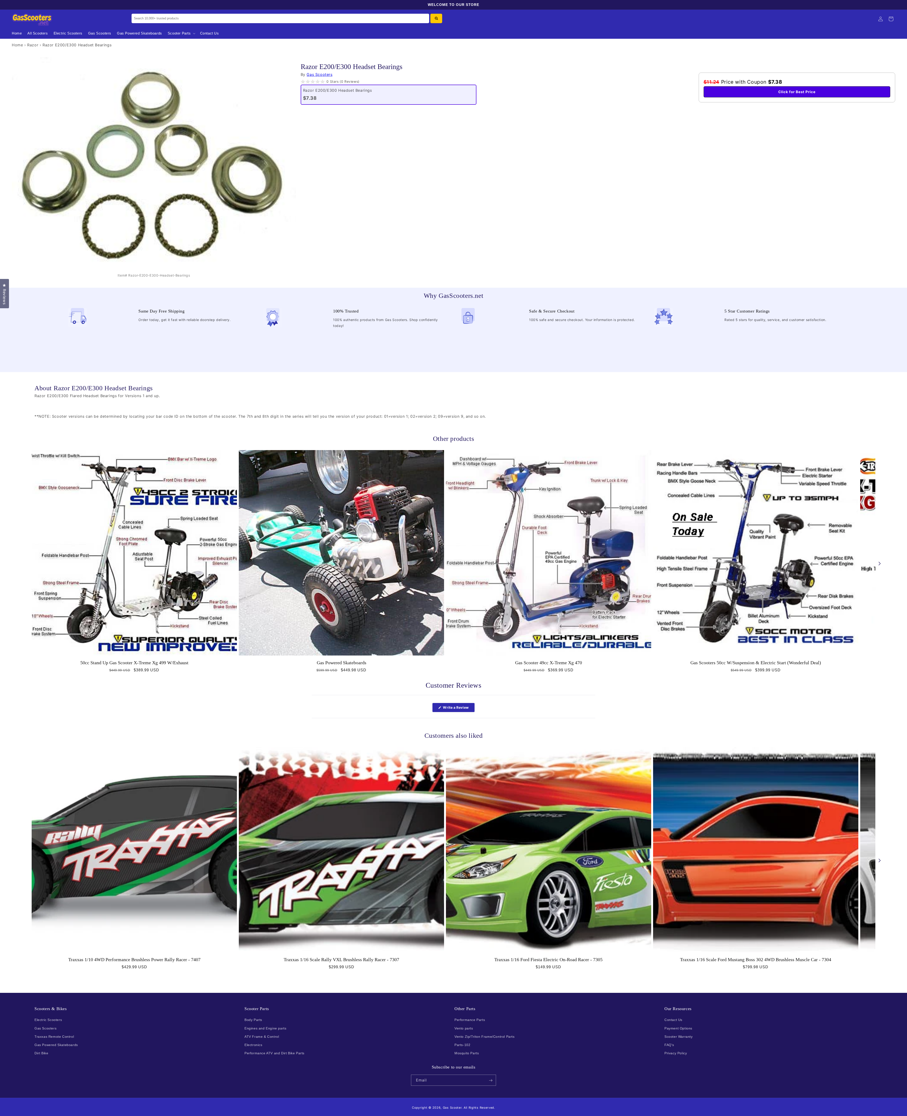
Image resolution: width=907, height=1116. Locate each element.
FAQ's (669, 1045)
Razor (32, 45)
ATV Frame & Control (261, 1036)
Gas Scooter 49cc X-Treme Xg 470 (548, 662)
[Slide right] (879, 563)
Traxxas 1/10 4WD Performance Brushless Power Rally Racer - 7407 (134, 959)
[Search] (436, 18)
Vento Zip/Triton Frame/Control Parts (484, 1036)
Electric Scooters (48, 1020)
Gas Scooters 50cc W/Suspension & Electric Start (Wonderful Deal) (755, 662)
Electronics (253, 1045)
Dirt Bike (41, 1053)
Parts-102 (462, 1045)
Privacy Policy (675, 1053)
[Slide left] (27, 563)
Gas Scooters (319, 74)
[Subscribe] (490, 1080)
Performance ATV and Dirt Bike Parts (274, 1053)
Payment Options (678, 1028)
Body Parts (253, 1020)
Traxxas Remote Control (54, 1036)
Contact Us (673, 1020)
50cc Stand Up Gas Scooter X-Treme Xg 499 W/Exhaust (134, 662)
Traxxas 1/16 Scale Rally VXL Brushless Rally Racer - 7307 (341, 959)
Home (17, 45)
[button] (181, 33)
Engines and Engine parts (265, 1028)
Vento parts (463, 1028)
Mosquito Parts (466, 1053)
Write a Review (458, 708)
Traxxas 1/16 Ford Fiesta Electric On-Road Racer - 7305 (548, 959)
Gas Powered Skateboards (341, 662)
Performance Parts (469, 1020)
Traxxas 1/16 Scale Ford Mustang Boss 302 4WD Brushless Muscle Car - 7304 (755, 959)
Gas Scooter (452, 1107)
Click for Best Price (797, 92)
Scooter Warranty (678, 1036)
